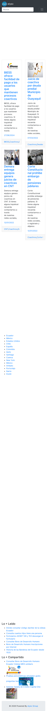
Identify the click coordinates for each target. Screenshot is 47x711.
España (9, 346)
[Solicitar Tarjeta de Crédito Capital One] (11, 693)
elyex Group (32, 706)
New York (10, 360)
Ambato (9, 366)
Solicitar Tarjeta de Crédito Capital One (23, 687)
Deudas (40, 144)
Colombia (10, 349)
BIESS (6, 142)
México (9, 338)
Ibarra (8, 371)
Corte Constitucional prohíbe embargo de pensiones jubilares (35, 176)
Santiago (10, 355)
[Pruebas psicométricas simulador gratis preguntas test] (26, 681)
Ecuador (9, 335)
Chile (8, 344)
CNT (6, 229)
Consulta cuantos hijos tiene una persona (24, 633)
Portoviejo (10, 368)
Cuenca (9, 357)
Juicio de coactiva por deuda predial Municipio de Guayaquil (34, 88)
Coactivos (14, 142)
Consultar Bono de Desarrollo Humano (23, 641)
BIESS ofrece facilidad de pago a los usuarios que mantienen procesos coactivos (11, 85)
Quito (8, 352)
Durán (8, 374)
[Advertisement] (23, 36)
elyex (10, 4)
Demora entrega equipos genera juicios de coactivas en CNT (10, 176)
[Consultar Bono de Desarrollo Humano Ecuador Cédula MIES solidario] (13, 670)
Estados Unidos (13, 341)
